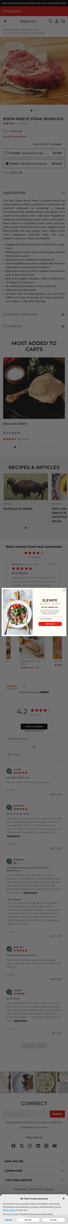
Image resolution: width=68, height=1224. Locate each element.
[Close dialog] (64, 589)
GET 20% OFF (50, 624)
